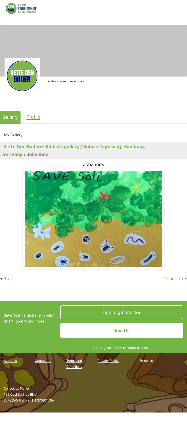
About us (10, 360)
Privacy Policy (108, 360)
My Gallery (13, 134)
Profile (33, 117)
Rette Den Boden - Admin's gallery (41, 146)
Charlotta (173, 278)
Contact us (43, 360)
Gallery (10, 117)
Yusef (10, 278)
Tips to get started (122, 312)
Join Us (122, 330)
